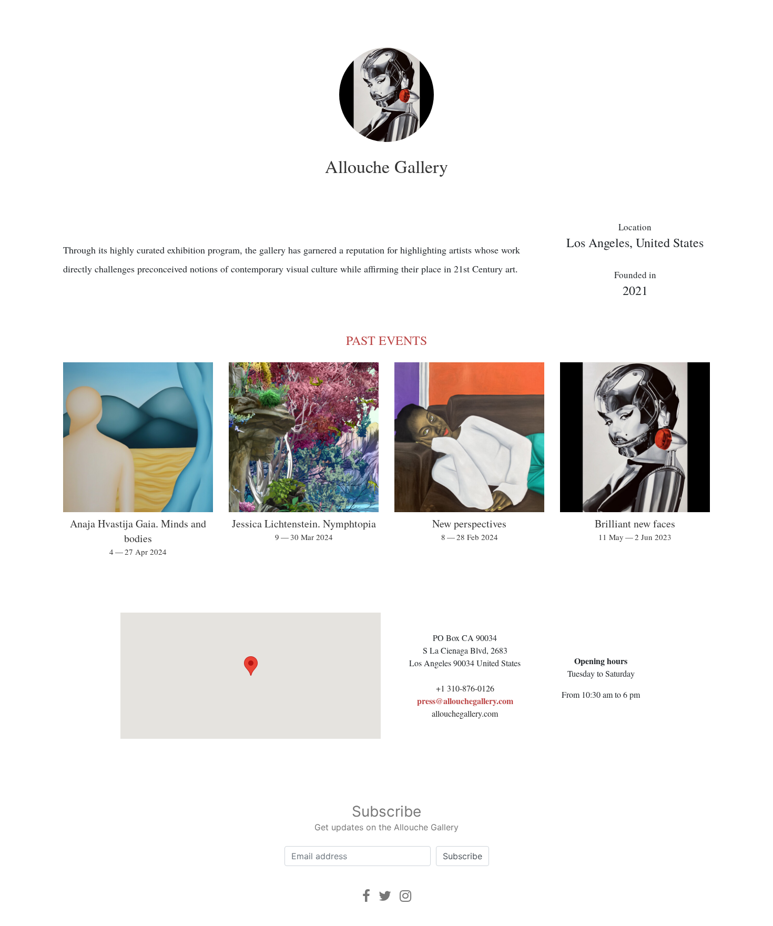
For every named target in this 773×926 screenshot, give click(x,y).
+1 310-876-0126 (465, 688)
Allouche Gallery (386, 166)
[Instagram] (405, 896)
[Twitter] (384, 896)
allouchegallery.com (465, 713)
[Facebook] (366, 896)
